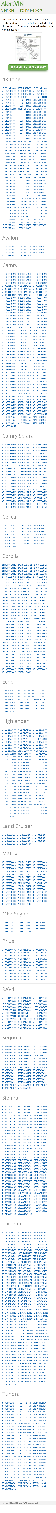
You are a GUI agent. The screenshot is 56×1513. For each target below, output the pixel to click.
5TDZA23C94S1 (9, 1115)
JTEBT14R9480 (39, 139)
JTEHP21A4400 (24, 766)
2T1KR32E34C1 (40, 874)
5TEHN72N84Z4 (9, 1328)
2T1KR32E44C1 (9, 877)
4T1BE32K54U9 (9, 301)
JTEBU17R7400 (9, 172)
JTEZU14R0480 (40, 97)
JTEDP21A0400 (40, 739)
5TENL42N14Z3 (40, 1253)
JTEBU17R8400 (24, 172)
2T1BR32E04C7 (9, 663)
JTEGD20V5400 (24, 1013)
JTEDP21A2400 (24, 742)
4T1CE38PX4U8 (40, 507)
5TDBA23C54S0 (40, 1175)
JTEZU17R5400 (39, 222)
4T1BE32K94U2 (24, 402)
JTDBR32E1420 (40, 586)
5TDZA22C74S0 (24, 1145)
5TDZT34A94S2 (24, 1076)
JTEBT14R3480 (39, 133)
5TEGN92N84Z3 (25, 1283)
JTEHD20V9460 (9, 1007)
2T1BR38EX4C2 (40, 660)
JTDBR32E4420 (40, 589)
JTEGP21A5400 (9, 757)
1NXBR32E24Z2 (40, 598)
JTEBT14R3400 (24, 112)
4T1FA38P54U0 (8, 471)
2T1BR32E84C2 (24, 583)
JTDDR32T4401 (24, 529)
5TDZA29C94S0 (9, 1214)
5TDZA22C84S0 (40, 1145)
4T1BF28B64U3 (8, 253)
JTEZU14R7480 (8, 106)
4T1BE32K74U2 (40, 399)
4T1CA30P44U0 (9, 459)
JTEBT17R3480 (24, 178)
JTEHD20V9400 (24, 1028)
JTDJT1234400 (23, 694)
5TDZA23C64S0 (24, 1166)
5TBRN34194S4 (24, 1433)
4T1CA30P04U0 (40, 453)
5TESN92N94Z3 (9, 1274)
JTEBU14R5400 (40, 91)
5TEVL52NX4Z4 (9, 1384)
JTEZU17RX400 (24, 228)
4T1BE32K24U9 (9, 298)
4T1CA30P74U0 (9, 462)
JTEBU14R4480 (40, 145)
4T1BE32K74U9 (40, 301)
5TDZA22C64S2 (40, 1187)
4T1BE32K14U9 (40, 295)
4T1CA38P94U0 (9, 453)
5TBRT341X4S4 (9, 1456)
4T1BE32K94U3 (9, 283)
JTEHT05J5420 (38, 838)
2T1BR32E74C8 (24, 636)
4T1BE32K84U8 (40, 313)
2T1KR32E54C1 (24, 877)
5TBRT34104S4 (39, 1444)
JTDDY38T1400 (8, 537)
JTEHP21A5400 (40, 766)
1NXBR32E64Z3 (40, 613)
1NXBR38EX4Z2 (25, 574)
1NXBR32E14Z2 (25, 598)
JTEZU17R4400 (24, 222)
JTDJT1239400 (8, 700)
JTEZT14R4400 (24, 157)
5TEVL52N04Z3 (8, 1364)
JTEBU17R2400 (24, 166)
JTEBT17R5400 (39, 189)
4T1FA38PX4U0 (39, 474)
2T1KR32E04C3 (9, 862)
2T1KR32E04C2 (24, 883)
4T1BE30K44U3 (9, 355)
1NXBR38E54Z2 (40, 568)
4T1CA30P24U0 (24, 456)
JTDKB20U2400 (24, 962)
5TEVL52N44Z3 (24, 1366)
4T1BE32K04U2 (24, 393)
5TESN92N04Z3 (9, 1265)
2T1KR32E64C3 (9, 868)
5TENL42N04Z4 (8, 1232)
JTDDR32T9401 (8, 534)
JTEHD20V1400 (40, 1019)
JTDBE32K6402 (40, 289)
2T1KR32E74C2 (40, 889)
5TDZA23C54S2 (24, 1154)
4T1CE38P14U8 (40, 498)
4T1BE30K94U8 (40, 390)
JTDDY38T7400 (8, 543)
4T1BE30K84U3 (24, 357)
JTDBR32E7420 (40, 592)
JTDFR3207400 (23, 928)
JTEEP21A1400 (24, 730)
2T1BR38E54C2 (9, 657)
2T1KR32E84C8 (40, 901)
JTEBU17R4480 (40, 210)
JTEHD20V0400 (25, 1019)
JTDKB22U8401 (40, 956)
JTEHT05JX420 (24, 844)
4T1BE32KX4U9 (40, 304)
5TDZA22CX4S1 (40, 1136)
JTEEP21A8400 (40, 736)
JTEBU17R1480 (40, 207)
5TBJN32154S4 (24, 1483)
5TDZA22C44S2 (9, 1187)
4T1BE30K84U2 (40, 378)
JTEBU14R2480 (9, 145)
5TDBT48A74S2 (24, 1052)
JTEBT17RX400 (24, 195)
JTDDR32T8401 (39, 532)
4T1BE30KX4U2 (24, 381)
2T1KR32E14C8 (24, 895)
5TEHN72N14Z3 (40, 1286)
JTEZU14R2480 (24, 100)
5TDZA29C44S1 (40, 1196)
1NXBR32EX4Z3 (9, 619)
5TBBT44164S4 (8, 1474)
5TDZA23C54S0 (9, 1166)
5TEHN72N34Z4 (24, 1322)
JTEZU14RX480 (9, 109)
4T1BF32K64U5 (24, 334)
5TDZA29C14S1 (40, 1193)
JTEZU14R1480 (8, 100)
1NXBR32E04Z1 (40, 639)
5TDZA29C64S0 (9, 1211)
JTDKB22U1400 (40, 971)
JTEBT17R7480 (39, 180)
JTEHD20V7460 (24, 1004)
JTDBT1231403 (8, 703)
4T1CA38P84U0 (40, 450)
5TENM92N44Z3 (41, 1354)
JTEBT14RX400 (39, 118)
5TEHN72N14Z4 (41, 1319)
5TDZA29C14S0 (24, 1205)
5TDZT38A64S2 (9, 1085)
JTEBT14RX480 (9, 142)
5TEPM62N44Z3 (9, 1313)
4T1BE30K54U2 (40, 375)
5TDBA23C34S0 (9, 1175)
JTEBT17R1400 (24, 186)
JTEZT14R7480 (8, 204)
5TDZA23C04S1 (9, 1107)
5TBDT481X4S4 (24, 1444)
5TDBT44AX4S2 (9, 1067)
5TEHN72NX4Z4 (40, 1328)
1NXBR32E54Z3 (25, 613)
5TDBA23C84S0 (40, 1178)
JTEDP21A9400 (40, 748)
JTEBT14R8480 (24, 139)
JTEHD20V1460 (24, 998)
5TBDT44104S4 (8, 1403)
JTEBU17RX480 (40, 216)
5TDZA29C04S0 (9, 1205)
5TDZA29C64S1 (24, 1199)
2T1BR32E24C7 (40, 663)
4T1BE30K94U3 (40, 357)
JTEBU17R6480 (24, 213)
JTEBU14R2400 (40, 88)
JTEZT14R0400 (8, 154)
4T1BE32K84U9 (9, 304)
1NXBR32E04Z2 (9, 598)
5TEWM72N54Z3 (42, 1334)
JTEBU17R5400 (24, 169)
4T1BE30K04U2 (9, 372)
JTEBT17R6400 (8, 192)
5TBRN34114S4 (40, 1424)
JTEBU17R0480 (24, 207)
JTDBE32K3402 (40, 286)
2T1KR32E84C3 (40, 868)
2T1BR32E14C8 (24, 630)
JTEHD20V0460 (9, 998)
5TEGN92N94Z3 (40, 1283)
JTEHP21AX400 (24, 772)
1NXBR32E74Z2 (25, 604)
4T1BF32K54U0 (8, 366)
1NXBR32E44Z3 (9, 613)
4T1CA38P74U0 (24, 450)
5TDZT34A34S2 (24, 1070)
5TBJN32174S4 (8, 1486)
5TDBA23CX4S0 (25, 1181)
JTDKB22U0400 (24, 971)
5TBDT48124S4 (39, 1436)
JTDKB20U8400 (24, 968)
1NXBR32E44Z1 (9, 645)
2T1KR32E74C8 (24, 901)
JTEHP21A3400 (9, 766)
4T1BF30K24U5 (24, 417)
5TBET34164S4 (39, 1418)
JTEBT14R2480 (24, 133)
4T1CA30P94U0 (40, 462)
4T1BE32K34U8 (9, 310)
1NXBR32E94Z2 (9, 607)
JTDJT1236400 (8, 697)
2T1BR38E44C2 (40, 654)
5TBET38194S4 (24, 1465)
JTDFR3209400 (8, 931)
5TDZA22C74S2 (9, 1190)
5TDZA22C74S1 (40, 1133)
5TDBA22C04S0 (40, 1115)
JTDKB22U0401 (9, 950)
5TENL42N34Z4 (8, 1235)
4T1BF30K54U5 (24, 420)
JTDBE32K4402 (9, 289)
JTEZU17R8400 (39, 225)
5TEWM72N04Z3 (9, 1331)
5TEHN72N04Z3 (25, 1286)
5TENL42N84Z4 (39, 1238)
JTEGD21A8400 (40, 801)
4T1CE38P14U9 (24, 477)
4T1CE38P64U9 (9, 483)
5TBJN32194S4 (39, 1486)
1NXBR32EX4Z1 (9, 651)
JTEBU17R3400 (40, 166)
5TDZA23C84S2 (24, 1157)
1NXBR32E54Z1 (25, 645)
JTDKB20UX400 (9, 971)
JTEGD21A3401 (40, 775)
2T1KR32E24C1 (24, 874)
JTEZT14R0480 (39, 195)
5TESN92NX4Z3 (25, 1274)
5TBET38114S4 (39, 1456)
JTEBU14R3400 (9, 91)
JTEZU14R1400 (24, 121)
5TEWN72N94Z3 (41, 1250)
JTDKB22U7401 (24, 956)
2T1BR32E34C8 (9, 633)
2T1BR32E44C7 (24, 666)
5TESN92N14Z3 (24, 1265)
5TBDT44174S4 (24, 1409)
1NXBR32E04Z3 (41, 607)
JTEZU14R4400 (24, 124)
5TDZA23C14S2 (9, 1151)
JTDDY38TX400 (9, 546)
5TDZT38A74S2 (24, 1085)
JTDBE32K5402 (24, 289)
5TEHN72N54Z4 (9, 1325)
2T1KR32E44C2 (40, 886)
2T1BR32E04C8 (9, 630)
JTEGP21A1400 (40, 751)
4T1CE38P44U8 (40, 501)
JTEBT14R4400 (39, 112)
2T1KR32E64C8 (9, 901)
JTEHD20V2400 (9, 1022)
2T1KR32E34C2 (24, 886)
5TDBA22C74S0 (9, 1124)
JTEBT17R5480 (8, 180)
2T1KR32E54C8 (40, 898)
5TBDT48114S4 (24, 1436)
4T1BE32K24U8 (40, 307)
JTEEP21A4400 (24, 733)
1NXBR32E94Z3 (40, 616)
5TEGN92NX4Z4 (9, 1351)
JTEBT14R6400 (24, 115)
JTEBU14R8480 (9, 151)
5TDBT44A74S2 (9, 1064)
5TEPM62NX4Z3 (9, 1319)
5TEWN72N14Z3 (9, 1244)
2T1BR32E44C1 (40, 622)
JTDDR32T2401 (39, 526)
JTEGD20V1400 (9, 1010)
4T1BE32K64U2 (24, 399)
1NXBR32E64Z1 (40, 645)
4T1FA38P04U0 (24, 465)
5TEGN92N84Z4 (25, 1349)
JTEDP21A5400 (24, 745)
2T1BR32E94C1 (24, 627)
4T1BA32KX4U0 (9, 328)
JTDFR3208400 (38, 928)
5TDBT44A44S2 (9, 1061)
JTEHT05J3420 (8, 838)
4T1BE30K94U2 (9, 381)
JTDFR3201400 (23, 922)
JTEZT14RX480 (9, 207)
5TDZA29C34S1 (24, 1196)
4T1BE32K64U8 (9, 313)
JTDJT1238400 (38, 697)
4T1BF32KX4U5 (39, 337)
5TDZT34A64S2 (24, 1073)
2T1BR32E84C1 (9, 627)
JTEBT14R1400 (39, 109)
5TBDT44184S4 (39, 1409)
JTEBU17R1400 (9, 166)
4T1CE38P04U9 (9, 477)
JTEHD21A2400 (24, 807)
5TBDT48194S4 (8, 1444)
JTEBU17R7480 (40, 213)
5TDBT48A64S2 (9, 1052)
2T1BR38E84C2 (9, 660)
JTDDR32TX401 (24, 534)
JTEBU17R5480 (9, 213)
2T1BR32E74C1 (40, 624)
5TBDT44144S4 (24, 1406)
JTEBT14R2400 (8, 112)
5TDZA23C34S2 (40, 1151)
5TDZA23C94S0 (24, 1169)
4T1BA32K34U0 (40, 319)
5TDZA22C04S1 (25, 1127)
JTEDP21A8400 (24, 748)
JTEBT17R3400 (8, 189)
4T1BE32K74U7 (24, 411)
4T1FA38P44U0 (39, 468)
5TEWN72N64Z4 (9, 1304)
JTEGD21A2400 (40, 796)
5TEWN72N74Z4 (25, 1304)
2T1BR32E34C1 (24, 622)
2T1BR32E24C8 (40, 630)
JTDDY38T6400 (39, 540)
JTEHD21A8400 (24, 813)
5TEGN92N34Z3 (40, 1277)
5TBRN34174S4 (40, 1430)
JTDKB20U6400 (40, 965)
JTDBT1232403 (23, 703)
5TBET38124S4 (8, 1459)
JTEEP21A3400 (9, 733)
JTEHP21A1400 (24, 763)
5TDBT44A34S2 (40, 1058)
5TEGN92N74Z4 (9, 1349)
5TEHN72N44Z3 (40, 1289)
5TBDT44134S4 (8, 1406)
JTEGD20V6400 (40, 1013)
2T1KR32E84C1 (24, 880)
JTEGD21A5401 (24, 778)
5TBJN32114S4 (8, 1480)
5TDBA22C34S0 (40, 1118)
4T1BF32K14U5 (40, 328)
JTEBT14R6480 (39, 136)
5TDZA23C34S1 (9, 1110)
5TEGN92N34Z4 (40, 1343)
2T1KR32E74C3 (24, 868)
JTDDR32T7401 (24, 532)
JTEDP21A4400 (9, 745)
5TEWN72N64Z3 (41, 1247)
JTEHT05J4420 (23, 838)
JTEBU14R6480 (24, 148)
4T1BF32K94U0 (24, 369)
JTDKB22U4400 (40, 974)
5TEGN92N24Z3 (25, 1277)
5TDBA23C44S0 (25, 1175)
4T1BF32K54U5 (8, 334)
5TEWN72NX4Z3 (9, 1253)
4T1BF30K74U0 (24, 346)
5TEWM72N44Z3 (26, 1334)
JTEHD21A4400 (9, 810)
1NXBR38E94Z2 (9, 574)
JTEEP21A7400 (24, 736)
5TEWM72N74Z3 (26, 1337)
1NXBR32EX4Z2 (25, 607)
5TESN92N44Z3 (24, 1268)
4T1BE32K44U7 (24, 408)
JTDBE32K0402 (40, 283)
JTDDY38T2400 (24, 537)
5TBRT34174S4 (8, 1454)
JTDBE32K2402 (24, 286)
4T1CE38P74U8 (40, 504)
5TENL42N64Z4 (8, 1238)
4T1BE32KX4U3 (24, 283)
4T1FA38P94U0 (24, 474)
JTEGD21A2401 (24, 775)
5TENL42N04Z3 (25, 1253)
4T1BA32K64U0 (40, 322)
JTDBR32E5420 (9, 592)
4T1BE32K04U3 (9, 274)
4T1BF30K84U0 (39, 346)
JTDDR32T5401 (39, 529)
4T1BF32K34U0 (24, 363)
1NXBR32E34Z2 (9, 601)
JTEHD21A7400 (9, 813)
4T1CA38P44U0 (24, 447)
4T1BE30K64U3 (40, 355)
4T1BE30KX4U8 (9, 393)
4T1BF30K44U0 (24, 343)
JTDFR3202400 (38, 922)
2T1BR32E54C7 (40, 666)
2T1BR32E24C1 (9, 622)
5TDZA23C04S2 (40, 1148)
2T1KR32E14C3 (24, 862)
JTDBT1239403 (38, 709)
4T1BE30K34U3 (40, 352)
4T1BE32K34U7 (9, 408)
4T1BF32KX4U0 (39, 369)
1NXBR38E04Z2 (9, 565)
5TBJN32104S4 (39, 1477)
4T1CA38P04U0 (9, 445)
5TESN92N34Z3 (9, 1268)
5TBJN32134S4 (39, 1480)
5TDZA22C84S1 (9, 1136)
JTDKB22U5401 (40, 953)
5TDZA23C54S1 (40, 1110)
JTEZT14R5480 (24, 201)
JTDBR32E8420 (9, 595)
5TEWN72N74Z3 (9, 1250)
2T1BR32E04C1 (25, 619)
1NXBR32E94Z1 (40, 648)
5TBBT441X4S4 (24, 1477)
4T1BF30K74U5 (8, 423)
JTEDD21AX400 (40, 793)
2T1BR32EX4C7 (24, 672)
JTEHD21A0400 (40, 804)
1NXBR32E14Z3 (9, 610)
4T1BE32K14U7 (24, 405)
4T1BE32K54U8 (40, 310)
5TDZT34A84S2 (9, 1076)
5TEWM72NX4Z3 (26, 1340)
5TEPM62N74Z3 (9, 1316)
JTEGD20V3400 (40, 1010)
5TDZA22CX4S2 (9, 1193)
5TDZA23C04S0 (25, 1160)
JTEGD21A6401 (40, 778)
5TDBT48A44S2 (24, 1049)
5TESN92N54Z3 (40, 1268)
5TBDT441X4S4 (24, 1412)
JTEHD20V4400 (40, 1022)
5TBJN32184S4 (24, 1486)
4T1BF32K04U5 (24, 328)
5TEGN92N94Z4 (40, 1349)
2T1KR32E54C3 (40, 865)
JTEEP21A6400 (9, 736)
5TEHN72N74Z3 (40, 1292)
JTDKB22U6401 (9, 956)
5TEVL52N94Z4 (39, 1381)
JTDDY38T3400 (39, 537)
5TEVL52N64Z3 (8, 1369)
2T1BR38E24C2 (9, 654)
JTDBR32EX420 (40, 595)
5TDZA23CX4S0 (40, 1169)
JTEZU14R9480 (39, 106)
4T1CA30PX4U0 (9, 465)
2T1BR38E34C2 (24, 654)
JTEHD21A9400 (40, 813)
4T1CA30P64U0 (40, 459)
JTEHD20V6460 (9, 1004)
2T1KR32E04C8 (9, 895)
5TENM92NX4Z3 (41, 1361)
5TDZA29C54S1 (9, 1199)
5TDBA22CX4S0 (9, 1127)
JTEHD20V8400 (9, 1028)
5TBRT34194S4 (39, 1454)
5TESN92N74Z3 (24, 1271)
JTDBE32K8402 (24, 292)
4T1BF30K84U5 (24, 423)
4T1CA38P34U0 (9, 447)
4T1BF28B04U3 (8, 247)
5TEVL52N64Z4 (39, 1378)
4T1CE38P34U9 (9, 480)
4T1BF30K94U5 (39, 423)
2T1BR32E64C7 (9, 669)
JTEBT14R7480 (8, 139)
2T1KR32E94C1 (40, 880)
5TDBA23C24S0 (40, 1172)
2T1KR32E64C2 (24, 889)
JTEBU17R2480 (9, 210)
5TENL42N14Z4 (24, 1232)
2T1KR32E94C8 (9, 904)
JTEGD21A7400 (24, 801)
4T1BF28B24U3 (39, 247)
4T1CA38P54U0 (40, 447)
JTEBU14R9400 (9, 97)
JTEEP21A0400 (9, 730)
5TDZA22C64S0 (9, 1145)
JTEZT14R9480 (39, 204)
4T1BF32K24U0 (8, 363)
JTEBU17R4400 (9, 169)
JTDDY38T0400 (39, 534)
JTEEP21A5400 (40, 733)
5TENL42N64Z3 (24, 1259)
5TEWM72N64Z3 (9, 1337)
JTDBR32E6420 (24, 592)
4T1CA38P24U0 (40, 445)
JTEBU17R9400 (40, 172)
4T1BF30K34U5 (39, 417)
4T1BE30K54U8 (24, 387)
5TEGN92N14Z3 (9, 1277)
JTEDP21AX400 (9, 751)
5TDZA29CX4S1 (40, 1202)
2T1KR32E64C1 (40, 877)
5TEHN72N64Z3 (24, 1292)
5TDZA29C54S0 (40, 1208)
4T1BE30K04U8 (40, 381)
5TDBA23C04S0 (9, 1172)
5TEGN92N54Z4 (25, 1346)
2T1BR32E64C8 (9, 636)
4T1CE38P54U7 (24, 492)
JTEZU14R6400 (8, 127)
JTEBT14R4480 (8, 136)
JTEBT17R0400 (8, 186)
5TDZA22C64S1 (24, 1133)
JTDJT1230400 (8, 691)
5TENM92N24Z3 (9, 1354)
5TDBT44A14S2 (9, 1058)
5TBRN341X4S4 (40, 1433)
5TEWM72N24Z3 (42, 1331)
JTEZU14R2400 (39, 121)
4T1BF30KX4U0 (24, 349)
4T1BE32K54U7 (40, 408)
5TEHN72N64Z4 (24, 1325)
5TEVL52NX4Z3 (24, 1372)
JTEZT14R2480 (24, 198)
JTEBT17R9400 (8, 195)
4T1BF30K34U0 (8, 343)
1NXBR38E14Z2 (25, 565)
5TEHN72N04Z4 (25, 1319)
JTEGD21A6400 (9, 801)
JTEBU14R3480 (24, 145)
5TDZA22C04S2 (41, 1181)
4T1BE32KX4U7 (24, 414)
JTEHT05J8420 (38, 841)
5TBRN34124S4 (9, 1427)
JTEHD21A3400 (40, 807)
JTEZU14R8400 (39, 127)
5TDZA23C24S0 (9, 1163)
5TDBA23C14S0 (25, 1172)
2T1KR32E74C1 (9, 880)
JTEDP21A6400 (40, 745)
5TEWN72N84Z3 (25, 1250)
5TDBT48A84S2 (40, 1052)
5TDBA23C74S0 (25, 1178)
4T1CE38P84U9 (40, 483)
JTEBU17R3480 (24, 210)
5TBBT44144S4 (24, 1471)
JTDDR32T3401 (8, 529)
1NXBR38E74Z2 (25, 571)
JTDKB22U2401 (40, 950)
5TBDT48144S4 (24, 1439)
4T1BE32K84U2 (9, 402)
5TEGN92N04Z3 (40, 1274)
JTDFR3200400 (8, 922)
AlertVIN (21, 1503)
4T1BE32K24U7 (40, 405)
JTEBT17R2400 (39, 186)
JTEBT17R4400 (24, 189)
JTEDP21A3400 (40, 742)
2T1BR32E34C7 (9, 666)
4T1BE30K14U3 (9, 352)
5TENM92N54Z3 (9, 1357)
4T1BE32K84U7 (40, 411)
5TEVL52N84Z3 (39, 1369)
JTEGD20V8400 (24, 1016)
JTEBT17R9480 (24, 183)
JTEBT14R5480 (24, 136)
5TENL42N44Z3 (39, 1256)
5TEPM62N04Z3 (41, 1307)
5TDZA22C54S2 (24, 1187)
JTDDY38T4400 (8, 540)
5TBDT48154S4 (39, 1439)
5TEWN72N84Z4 (41, 1304)
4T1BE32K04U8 (9, 307)
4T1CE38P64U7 (40, 492)
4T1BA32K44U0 (9, 322)
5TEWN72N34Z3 (41, 1244)
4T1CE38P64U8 (24, 504)
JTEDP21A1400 (9, 742)
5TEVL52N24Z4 (24, 1375)
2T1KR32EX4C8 (24, 904)
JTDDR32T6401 (8, 532)
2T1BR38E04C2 (25, 651)
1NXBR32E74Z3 (9, 616)
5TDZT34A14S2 (40, 1067)
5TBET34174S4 (8, 1421)
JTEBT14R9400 (24, 118)
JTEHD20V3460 (9, 1001)
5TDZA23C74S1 (24, 1113)
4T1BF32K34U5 (24, 331)
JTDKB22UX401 (24, 959)
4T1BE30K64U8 (40, 387)
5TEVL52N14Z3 (24, 1364)
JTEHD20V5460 (40, 1001)
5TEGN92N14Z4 (9, 1343)
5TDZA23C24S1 (40, 1107)
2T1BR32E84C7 (40, 669)
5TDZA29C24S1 (9, 1196)
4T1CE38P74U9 (24, 483)
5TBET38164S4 (24, 1462)
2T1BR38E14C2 (40, 651)
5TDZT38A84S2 (40, 1085)
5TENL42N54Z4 (39, 1235)
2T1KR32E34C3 (9, 865)
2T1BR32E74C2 (9, 583)
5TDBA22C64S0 (40, 1121)
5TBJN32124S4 (23, 1480)
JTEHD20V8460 (40, 1004)
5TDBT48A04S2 (9, 1046)
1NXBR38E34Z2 (9, 568)
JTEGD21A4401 (9, 778)
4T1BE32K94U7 (9, 414)
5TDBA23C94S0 (9, 1181)
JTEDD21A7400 (40, 790)
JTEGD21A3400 (9, 799)
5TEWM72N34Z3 (9, 1334)
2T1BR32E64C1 (24, 624)
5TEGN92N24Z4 (25, 1343)
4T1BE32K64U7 (9, 411)
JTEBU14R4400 (24, 91)
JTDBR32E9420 (24, 595)
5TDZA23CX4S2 (9, 1160)
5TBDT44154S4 (39, 1406)
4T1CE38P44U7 (9, 492)
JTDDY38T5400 (24, 540)
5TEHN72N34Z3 (24, 1289)
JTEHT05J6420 (8, 841)
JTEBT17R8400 (39, 192)
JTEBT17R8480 (8, 183)
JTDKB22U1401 (24, 950)
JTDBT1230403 (38, 700)
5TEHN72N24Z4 (9, 1322)
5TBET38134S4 (24, 1459)
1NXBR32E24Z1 (25, 642)
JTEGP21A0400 (25, 751)
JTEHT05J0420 (8, 835)
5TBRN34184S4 (9, 1433)
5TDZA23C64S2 (40, 1154)
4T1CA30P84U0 (24, 462)
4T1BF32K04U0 (24, 360)
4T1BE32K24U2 (9, 396)
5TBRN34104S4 (24, 1424)
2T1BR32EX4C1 (40, 627)
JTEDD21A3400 (24, 787)
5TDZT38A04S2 (9, 1079)
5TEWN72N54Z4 (41, 1301)
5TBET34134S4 (39, 1415)
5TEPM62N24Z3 (25, 1310)
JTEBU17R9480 (24, 216)
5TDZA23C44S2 (9, 1154)
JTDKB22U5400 (9, 977)
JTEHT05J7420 (23, 841)
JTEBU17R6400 (40, 169)
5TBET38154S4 (8, 1462)
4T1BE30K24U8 (24, 384)
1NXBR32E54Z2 (40, 601)
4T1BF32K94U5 (24, 337)
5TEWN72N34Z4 (9, 1301)
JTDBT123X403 (8, 712)
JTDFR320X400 (24, 931)
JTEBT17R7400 (24, 192)
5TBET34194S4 (39, 1421)
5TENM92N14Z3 (41, 1351)
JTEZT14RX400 (24, 163)
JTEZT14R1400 (24, 154)
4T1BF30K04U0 (8, 340)
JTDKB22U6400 (24, 977)
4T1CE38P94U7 (40, 495)
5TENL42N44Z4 (24, 1235)
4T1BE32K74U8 (24, 313)
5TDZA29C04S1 (25, 1193)
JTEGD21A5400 (40, 799)
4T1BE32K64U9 (24, 301)
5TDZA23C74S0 (40, 1166)
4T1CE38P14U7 (9, 489)
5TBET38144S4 (39, 1459)
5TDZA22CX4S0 (25, 1148)
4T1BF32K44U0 (39, 363)
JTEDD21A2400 (9, 787)
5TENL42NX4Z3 (39, 1262)
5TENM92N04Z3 (25, 1351)
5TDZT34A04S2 (25, 1067)
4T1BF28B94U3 (8, 256)
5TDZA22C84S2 (24, 1190)
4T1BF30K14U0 (24, 340)
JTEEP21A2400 (40, 730)
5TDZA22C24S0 (40, 1139)
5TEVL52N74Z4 (8, 1381)
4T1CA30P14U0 (9, 456)
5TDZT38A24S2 (40, 1079)
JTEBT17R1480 (40, 175)
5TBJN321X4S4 (9, 1489)
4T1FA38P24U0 (8, 468)
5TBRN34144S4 (40, 1427)
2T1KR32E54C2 (9, 889)
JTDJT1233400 (8, 694)
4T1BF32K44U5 (39, 331)
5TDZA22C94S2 (40, 1190)
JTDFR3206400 (8, 928)
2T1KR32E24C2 (9, 886)
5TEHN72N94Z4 (24, 1328)
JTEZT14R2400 (39, 154)
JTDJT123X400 (23, 700)
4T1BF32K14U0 (40, 360)
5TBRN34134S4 (24, 1427)
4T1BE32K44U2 (40, 396)
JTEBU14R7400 (24, 94)
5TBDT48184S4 (39, 1441)
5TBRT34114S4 (8, 1448)
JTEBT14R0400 (24, 109)
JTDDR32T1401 (24, 526)
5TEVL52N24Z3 (39, 1364)
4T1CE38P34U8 (24, 501)
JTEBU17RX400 (9, 175)
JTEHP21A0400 (9, 763)
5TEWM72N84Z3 (42, 1337)
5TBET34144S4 (8, 1418)
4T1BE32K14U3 (24, 274)
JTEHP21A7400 (24, 769)
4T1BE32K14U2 (40, 393)
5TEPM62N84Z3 (25, 1316)
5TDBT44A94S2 (40, 1064)
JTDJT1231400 (23, 691)
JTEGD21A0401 (40, 772)
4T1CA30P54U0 (24, 459)
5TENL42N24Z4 (39, 1232)
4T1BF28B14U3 (24, 247)
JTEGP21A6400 (24, 757)
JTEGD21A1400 (24, 796)
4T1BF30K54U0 (39, 343)
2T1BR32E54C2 (24, 580)
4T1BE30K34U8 (40, 384)
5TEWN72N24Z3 (25, 1244)
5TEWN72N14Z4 (25, 1298)
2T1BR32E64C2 (40, 580)
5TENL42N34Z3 (24, 1256)
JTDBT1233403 (38, 703)
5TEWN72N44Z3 (9, 1247)
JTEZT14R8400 (39, 160)
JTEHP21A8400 (40, 769)
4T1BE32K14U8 (24, 307)
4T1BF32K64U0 (24, 366)
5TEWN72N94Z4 (9, 1307)
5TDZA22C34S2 (40, 1184)
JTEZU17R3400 (8, 222)
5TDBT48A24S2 (40, 1046)
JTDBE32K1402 (9, 286)
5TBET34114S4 (8, 1415)
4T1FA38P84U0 (8, 474)
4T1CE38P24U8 (9, 501)
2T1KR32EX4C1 (9, 883)
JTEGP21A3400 (24, 754)
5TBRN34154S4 (9, 1430)
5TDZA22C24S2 (24, 1184)
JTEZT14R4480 (8, 201)
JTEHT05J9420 (8, 844)
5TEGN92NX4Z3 (9, 1286)
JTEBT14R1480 (8, 133)
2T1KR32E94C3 (9, 871)
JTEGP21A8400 (9, 760)
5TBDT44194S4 (8, 1412)
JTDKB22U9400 (24, 980)
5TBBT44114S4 (24, 1468)
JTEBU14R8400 (40, 94)
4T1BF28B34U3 (8, 250)
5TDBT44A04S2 (40, 1055)
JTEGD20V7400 (9, 1016)
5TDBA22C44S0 (9, 1121)
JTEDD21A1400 (40, 784)
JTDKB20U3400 (40, 962)
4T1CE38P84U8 (9, 507)
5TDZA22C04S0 (9, 1139)
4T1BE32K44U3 (24, 277)
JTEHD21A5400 (24, 810)
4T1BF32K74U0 (39, 366)
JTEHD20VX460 (24, 1007)
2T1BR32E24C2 (24, 577)
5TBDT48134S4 (8, 1439)
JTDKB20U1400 (9, 962)
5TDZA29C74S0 (24, 1211)
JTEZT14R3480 (39, 198)
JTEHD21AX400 (9, 816)
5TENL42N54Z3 (8, 1259)
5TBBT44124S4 (39, 1468)
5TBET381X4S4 (39, 1465)
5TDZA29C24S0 (40, 1205)
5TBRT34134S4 (39, 1448)
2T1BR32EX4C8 (24, 639)
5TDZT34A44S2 (40, 1070)
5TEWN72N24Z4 (41, 1298)
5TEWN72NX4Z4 (25, 1307)
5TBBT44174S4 (24, 1474)
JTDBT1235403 (23, 706)
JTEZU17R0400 (8, 219)
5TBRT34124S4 (24, 1448)
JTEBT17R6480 (24, 180)
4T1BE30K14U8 (9, 384)
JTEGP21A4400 (40, 754)
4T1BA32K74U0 (9, 325)
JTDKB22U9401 (9, 959)
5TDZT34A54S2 (9, 1073)
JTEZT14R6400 (8, 160)
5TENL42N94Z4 (8, 1241)
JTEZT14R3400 (8, 157)
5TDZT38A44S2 (24, 1082)
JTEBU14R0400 (9, 88)
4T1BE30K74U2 (24, 378)
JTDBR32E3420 (24, 589)
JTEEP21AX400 (24, 739)
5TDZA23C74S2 (9, 1157)
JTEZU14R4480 (8, 103)
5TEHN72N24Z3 (9, 1289)
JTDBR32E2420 (9, 589)
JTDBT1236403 (38, 706)
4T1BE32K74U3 (24, 280)
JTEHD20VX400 (40, 1028)
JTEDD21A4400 (40, 787)
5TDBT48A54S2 (40, 1049)
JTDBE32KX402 (9, 295)
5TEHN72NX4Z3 (40, 1295)
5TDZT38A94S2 (9, 1088)
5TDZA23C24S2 (24, 1151)
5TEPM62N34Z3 (41, 1310)
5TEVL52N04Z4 (39, 1372)
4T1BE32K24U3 (40, 274)
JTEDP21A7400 (9, 748)
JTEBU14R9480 (24, 151)
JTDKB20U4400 (9, 965)
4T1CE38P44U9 (24, 480)
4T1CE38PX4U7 (9, 498)
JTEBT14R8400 (8, 118)
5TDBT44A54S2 (24, 1061)
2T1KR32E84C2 (9, 892)
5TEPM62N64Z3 (41, 1313)
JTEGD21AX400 (25, 804)
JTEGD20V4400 (9, 1013)
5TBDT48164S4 (8, 1441)
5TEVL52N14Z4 (8, 1375)
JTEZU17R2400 (39, 219)
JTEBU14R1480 (40, 142)
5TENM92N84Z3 (9, 1361)
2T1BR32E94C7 (9, 672)
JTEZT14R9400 (8, 163)
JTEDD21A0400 (25, 784)
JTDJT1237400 (23, 697)
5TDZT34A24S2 (9, 1070)
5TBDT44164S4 (8, 1409)
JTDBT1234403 (8, 706)
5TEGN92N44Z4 (9, 1346)
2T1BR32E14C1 (40, 619)
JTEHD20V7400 (40, 1025)
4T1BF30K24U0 (39, 340)
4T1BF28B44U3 (24, 250)
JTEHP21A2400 (40, 763)
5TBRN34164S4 (24, 1430)
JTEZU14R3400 (8, 124)
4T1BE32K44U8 (24, 310)
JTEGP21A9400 (24, 760)
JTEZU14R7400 (24, 127)
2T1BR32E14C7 (24, 663)
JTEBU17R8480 (9, 216)
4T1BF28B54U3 (39, 250)
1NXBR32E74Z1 (9, 648)
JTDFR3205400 (38, 925)
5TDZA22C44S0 (24, 1142)
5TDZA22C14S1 (40, 1127)
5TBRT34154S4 (24, 1451)
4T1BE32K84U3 (40, 280)
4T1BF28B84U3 (39, 253)
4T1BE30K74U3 (9, 357)
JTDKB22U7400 (40, 977)
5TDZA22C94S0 (9, 1148)
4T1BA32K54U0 (24, 322)
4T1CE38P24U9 (40, 477)
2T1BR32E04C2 (40, 574)
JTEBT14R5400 (8, 115)
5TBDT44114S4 (24, 1403)
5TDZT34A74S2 (40, 1073)
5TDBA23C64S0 (9, 1178)
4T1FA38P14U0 (39, 465)
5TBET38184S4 (8, 1465)
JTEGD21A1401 (9, 775)
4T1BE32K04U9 (24, 295)
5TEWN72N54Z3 (25, 1247)
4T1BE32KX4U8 (24, 316)
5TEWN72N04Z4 (9, 1298)
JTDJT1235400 (38, 694)
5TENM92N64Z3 (25, 1357)
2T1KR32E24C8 (40, 895)
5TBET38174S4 (39, 1462)
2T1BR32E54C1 (9, 624)
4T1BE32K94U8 (9, 316)
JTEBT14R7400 (39, 115)
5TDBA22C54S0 (25, 1121)
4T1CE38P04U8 (24, 498)
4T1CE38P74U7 (9, 495)
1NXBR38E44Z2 (25, 568)
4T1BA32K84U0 (24, 325)
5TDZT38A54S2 (40, 1082)
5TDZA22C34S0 (9, 1142)
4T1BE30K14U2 (24, 372)
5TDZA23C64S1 (9, 1113)
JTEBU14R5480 (9, 148)
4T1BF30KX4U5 (9, 426)
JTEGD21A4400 (24, 799)
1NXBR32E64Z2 (9, 604)
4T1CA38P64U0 (9, 450)
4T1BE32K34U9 (24, 298)
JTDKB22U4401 (24, 953)
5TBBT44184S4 (39, 1474)
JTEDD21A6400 (24, 790)
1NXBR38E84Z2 (40, 571)
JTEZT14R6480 (39, 201)
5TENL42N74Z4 (24, 1238)
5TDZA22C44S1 (40, 1130)
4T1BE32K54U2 (9, 399)
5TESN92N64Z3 (9, 1271)
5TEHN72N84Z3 (9, 1295)
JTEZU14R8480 (24, 106)
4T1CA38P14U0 (24, 445)
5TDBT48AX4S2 (25, 1055)
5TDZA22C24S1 (9, 1130)
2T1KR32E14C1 (9, 874)
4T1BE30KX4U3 (9, 360)
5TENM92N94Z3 (25, 1361)
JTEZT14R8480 (24, 204)
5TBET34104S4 (39, 1412)
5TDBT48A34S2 (9, 1049)
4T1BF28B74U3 (24, 253)
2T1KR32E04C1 (40, 871)
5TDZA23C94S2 (40, 1157)
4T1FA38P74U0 (39, 471)
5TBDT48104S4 (8, 1436)
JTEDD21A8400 (9, 793)
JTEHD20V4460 (24, 1001)
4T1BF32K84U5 (8, 337)
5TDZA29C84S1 (9, 1202)
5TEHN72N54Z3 (9, 1292)
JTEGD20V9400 (40, 1016)
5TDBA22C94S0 (40, 1124)
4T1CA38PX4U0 (24, 453)
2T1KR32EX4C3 (24, 871)
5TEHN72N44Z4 (40, 1322)
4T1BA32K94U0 (40, 325)
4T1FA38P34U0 (24, 468)
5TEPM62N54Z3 (25, 1313)
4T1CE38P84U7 (24, 495)
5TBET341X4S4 (9, 1424)
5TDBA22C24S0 (25, 1118)
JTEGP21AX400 (40, 760)
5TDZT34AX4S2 (40, 1076)
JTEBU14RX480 (40, 151)
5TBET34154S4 (24, 1418)
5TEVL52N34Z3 (8, 1366)
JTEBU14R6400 (9, 94)
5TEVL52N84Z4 (24, 1381)
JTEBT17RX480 (39, 183)
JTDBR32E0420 (24, 586)
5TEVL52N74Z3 (24, 1369)
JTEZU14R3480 (39, 100)
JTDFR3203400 (8, 925)
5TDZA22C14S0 (24, 1139)
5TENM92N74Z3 (41, 1357)
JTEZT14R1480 (8, 198)
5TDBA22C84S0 (25, 1124)
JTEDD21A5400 (9, 790)
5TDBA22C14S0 (9, 1118)
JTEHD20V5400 (9, 1025)
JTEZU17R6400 (8, 225)
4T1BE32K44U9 (40, 298)
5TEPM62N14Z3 (9, 1310)
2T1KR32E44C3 (24, 865)
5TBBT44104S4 (8, 1468)
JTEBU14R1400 (24, 88)
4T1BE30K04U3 (40, 349)
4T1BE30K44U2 (24, 375)
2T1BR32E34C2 (40, 577)
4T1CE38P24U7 (24, 489)
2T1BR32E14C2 (9, 577)
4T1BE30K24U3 (24, 352)
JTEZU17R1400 (24, 219)
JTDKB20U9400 (40, 968)
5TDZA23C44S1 (24, 1110)
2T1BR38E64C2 (24, 657)
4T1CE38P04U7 (40, 486)
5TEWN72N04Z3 (40, 1241)
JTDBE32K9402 (40, 292)
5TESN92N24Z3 (40, 1265)
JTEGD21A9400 (9, 804)
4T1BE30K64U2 (9, 378)
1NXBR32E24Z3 (25, 610)
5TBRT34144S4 (8, 1451)
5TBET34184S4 (24, 1421)
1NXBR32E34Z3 (40, 610)
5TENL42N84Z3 (8, 1262)
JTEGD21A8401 (24, 781)
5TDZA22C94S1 (24, 1136)
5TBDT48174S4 (24, 1441)
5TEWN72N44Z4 (25, 1301)
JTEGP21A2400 (9, 754)
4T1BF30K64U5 (39, 420)
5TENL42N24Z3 (8, 1256)
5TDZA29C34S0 (9, 1208)
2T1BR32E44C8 (24, 633)
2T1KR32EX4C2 (40, 892)
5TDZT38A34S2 (9, 1082)
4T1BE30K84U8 (24, 390)
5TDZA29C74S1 (40, 1199)
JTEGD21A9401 (40, 781)
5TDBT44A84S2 (24, 1064)
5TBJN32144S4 (8, 1483)
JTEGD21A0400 (9, 796)
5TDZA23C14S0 (40, 1160)
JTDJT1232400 (38, 691)
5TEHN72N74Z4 (40, 1325)
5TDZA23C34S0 (24, 1163)
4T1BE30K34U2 (9, 375)
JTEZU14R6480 (39, 103)
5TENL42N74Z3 (39, 1259)
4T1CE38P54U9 (40, 480)
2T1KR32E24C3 (40, 862)
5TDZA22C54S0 (40, 1142)
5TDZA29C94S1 (24, 1202)
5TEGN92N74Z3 (9, 1283)
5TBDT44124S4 (39, 1403)
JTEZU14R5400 (39, 124)
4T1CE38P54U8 (9, 504)
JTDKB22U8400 (9, 980)
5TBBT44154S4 (39, 1471)
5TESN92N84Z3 (40, 1271)
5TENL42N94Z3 (24, 1262)
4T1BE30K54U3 (24, 355)
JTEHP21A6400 (9, 769)
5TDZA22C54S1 (9, 1133)
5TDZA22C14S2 (9, 1184)
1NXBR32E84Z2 (40, 604)
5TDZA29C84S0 (40, 1211)
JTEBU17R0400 (39, 163)
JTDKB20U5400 (24, 965)
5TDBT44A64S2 (40, 1061)
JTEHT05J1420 (23, 835)
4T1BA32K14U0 (9, 319)
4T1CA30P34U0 (40, 456)
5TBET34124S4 (24, 1415)
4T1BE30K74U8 (9, 390)
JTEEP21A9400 (9, 739)
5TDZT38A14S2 (24, 1079)
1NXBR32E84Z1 (25, 648)
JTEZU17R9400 (8, 228)
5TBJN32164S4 (39, 1483)
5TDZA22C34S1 (24, 1130)
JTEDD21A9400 (24, 793)
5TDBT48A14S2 (24, 1046)
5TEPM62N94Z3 (41, 1316)
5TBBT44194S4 (8, 1477)
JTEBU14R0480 (24, 142)
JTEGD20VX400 (9, 1019)
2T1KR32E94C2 (24, 892)
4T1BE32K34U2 (24, 396)
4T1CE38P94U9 (9, 486)
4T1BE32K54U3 (40, 277)
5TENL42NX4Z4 (24, 1241)
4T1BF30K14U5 (8, 417)
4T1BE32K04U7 (9, 405)
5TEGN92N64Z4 (40, 1346)
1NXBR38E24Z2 (40, 565)
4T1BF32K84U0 (8, 369)
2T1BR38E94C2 (24, 660)
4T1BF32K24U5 (8, 331)
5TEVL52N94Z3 (8, 1372)
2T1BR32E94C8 (9, 639)
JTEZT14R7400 (24, 160)
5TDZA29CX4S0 (25, 1214)
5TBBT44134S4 (8, 1471)
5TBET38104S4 (24, 1456)
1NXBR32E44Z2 (25, 601)
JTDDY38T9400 (39, 543)
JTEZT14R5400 (39, 157)
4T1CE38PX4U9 (24, 486)
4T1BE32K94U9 (24, 304)
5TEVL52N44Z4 (8, 1378)
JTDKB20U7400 (9, 968)
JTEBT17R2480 (8, 178)
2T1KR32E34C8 (9, 898)
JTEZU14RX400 (24, 130)
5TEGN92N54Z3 (25, 1280)
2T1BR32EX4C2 (9, 586)
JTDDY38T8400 (24, 543)
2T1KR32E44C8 (24, 898)
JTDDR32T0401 (8, 526)
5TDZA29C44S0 (24, 1208)
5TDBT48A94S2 (9, 1055)
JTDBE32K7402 (9, 292)
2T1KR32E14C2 (40, 883)
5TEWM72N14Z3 (26, 1331)
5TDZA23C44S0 (40, 1163)
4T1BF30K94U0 (8, 349)
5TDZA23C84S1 (40, 1113)
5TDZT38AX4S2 (24, 1088)
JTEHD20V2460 (40, 998)
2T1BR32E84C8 (40, 636)
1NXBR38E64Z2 (9, 571)
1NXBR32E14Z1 (9, 642)
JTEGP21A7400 (40, 757)
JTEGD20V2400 (24, 1010)
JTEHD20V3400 (24, 1022)
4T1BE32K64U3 (9, 280)
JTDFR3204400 (23, 925)
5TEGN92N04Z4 (42, 1340)
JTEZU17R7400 (24, 225)
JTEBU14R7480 (40, 148)
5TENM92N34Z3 (25, 1354)
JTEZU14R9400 (8, 130)
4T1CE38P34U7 (40, 489)
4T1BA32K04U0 (40, 316)
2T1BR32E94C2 (40, 583)
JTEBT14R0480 (39, 130)
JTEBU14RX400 (24, 97)
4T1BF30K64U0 (8, 346)
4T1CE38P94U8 (24, 507)
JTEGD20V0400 (40, 1007)
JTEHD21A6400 (40, 810)
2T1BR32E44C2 (9, 580)
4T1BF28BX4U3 (24, 256)
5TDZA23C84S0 (9, 1169)
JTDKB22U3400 (24, 974)
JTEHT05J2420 (38, 835)
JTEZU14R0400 (8, 121)
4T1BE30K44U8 (9, 387)
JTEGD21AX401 (9, 784)
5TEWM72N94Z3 (9, 1340)
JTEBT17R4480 (39, 178)
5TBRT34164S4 (39, 1451)
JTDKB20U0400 (40, 959)
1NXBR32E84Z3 (25, 616)
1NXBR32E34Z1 (40, 642)
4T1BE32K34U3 (9, 277)
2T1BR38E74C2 (40, 657)
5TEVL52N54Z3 (39, 1366)
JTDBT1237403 (8, 709)
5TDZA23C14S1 (24, 1107)
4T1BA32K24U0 (24, 319)
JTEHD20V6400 (24, 1025)
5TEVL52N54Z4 (24, 1378)
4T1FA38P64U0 (24, 471)
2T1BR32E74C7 (24, 669)
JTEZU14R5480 (24, 103)
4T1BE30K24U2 (40, 372)
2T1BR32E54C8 (40, 633)
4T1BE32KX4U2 (40, 402)
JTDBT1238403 (23, 709)
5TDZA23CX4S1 (25, 1115)
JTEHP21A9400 (9, 772)
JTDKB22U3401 (9, 953)
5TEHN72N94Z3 (24, 1295)
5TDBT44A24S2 (24, 1058)
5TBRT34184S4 (24, 1454)
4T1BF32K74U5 (39, 334)
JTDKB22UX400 (40, 980)
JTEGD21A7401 (9, 781)
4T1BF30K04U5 (40, 414)
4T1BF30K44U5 (8, 420)
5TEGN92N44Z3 (9, 1280)
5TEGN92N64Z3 (40, 1280)
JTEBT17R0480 (24, 175)
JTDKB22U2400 (9, 974)
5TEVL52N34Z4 (39, 1375)
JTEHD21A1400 (9, 807)
